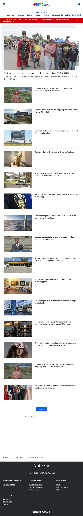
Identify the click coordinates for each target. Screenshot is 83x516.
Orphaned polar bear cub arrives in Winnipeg (54, 152)
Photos (46, 15)
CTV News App (8, 458)
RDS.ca (5, 504)
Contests (21, 15)
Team (41, 458)
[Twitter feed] (35, 465)
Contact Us (19, 458)
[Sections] (4, 4)
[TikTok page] (39, 465)
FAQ (26, 458)
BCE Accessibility (9, 485)
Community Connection (61, 15)
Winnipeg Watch (9, 15)
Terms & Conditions (36, 487)
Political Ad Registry (36, 490)
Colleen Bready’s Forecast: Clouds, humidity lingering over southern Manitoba (54, 365)
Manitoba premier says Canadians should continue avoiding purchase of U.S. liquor (53, 323)
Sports (29, 15)
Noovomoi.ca (7, 502)
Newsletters (33, 458)
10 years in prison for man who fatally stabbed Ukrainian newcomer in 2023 (54, 174)
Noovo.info (6, 499)
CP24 (58, 485)
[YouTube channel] (43, 465)
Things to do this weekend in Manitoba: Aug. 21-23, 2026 (36, 73)
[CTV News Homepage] (41, 4)
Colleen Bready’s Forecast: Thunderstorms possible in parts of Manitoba (53, 89)
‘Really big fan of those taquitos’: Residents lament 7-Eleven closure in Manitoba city (57, 259)
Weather (38, 15)
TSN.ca (58, 490)
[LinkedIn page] (48, 465)
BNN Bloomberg (62, 487)
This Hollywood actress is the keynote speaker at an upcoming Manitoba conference (56, 344)
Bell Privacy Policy (35, 485)
